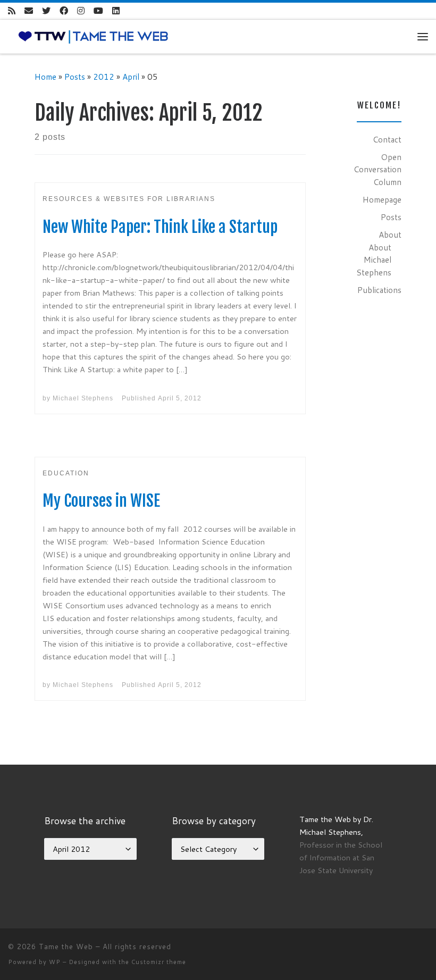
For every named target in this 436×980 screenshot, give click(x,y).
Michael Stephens (83, 398)
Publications (379, 290)
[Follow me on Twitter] (46, 11)
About (390, 234)
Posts (74, 76)
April (130, 76)
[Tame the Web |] (93, 36)
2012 (103, 76)
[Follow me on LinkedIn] (116, 11)
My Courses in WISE (101, 500)
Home (45, 76)
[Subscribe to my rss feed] (11, 11)
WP (55, 962)
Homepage (382, 199)
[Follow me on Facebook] (64, 11)
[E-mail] (28, 11)
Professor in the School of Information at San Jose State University (340, 857)
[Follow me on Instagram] (81, 11)
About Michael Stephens (373, 259)
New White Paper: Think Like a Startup (160, 227)
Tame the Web (66, 946)
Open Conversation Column (377, 169)
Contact (387, 139)
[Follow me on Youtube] (98, 11)
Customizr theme (158, 962)
